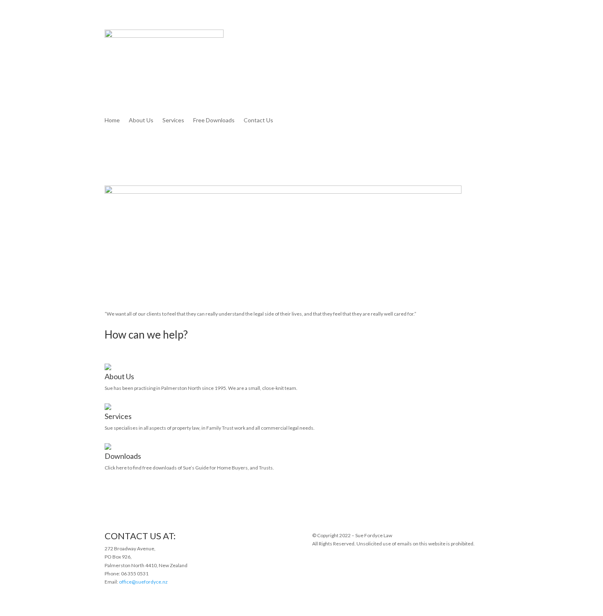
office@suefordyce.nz (143, 582)
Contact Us (258, 120)
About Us (141, 120)
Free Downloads (214, 120)
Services (173, 120)
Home (112, 120)
